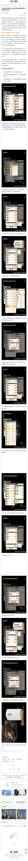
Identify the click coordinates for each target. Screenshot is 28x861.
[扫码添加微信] (26, 849)
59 (12, 784)
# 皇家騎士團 (19, 759)
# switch (13, 759)
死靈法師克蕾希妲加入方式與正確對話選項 (13, 72)
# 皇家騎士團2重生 (6, 761)
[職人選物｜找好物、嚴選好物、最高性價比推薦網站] (14, 852)
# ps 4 (12, 761)
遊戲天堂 (5, 5)
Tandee (6, 12)
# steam (4, 759)
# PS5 (9, 759)
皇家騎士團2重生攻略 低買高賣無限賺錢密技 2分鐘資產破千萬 (14, 9)
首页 (2, 5)
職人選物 (17, 858)
